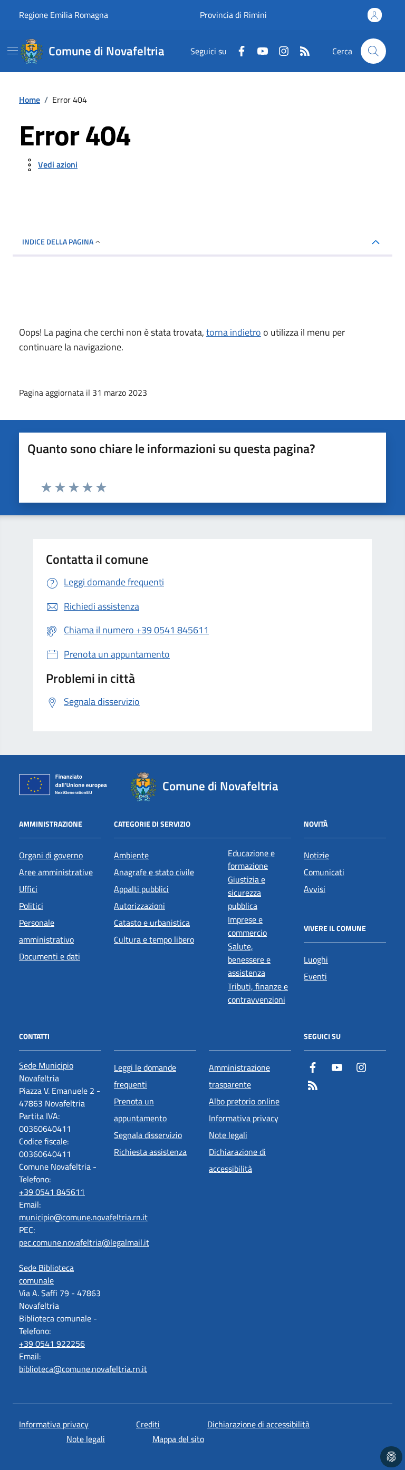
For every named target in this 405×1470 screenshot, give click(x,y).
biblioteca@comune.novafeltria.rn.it (83, 1369)
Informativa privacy (243, 1118)
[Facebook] (237, 51)
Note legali (228, 1135)
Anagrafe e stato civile (154, 872)
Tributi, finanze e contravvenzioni (258, 993)
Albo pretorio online (244, 1101)
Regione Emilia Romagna (63, 14)
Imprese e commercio (247, 926)
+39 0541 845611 (52, 1191)
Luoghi (316, 959)
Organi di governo (51, 855)
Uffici (28, 889)
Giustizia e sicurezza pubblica (246, 892)
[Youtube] (258, 51)
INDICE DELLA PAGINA (57, 241)
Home (29, 99)
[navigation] (12, 50)
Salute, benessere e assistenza (249, 959)
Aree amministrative (56, 872)
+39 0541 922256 (52, 1343)
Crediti (148, 1424)
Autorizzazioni (139, 905)
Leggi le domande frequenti (145, 1076)
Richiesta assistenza (150, 1151)
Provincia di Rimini (233, 14)
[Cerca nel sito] (373, 51)
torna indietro (233, 332)
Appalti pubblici (141, 889)
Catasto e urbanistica (152, 922)
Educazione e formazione (251, 860)
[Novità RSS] (300, 51)
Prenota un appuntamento (140, 1109)
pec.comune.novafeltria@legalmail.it (84, 1242)
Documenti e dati (49, 956)
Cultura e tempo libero (154, 939)
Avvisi (314, 889)
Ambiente (131, 855)
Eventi (315, 976)
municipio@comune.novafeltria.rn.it (83, 1217)
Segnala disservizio (148, 1135)
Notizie (316, 855)
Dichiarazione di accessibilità (237, 1160)
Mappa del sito (178, 1439)
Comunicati (324, 872)
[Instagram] (279, 51)
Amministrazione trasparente (239, 1076)
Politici (31, 905)
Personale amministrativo (46, 931)
